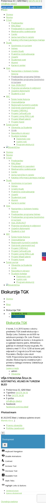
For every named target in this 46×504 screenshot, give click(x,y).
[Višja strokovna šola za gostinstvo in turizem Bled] (4, 9)
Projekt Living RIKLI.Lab (22, 116)
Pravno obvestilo (14, 425)
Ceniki (14, 34)
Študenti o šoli (18, 93)
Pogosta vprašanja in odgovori (26, 88)
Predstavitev (17, 23)
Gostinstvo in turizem (21, 45)
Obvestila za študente (21, 127)
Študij (9, 42)
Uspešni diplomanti (20, 90)
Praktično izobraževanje (22, 54)
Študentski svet (18, 59)
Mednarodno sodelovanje (23, 31)
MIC (8, 96)
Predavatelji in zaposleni (22, 28)
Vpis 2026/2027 (18, 85)
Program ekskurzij (25, 144)
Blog (8, 304)
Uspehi (14, 56)
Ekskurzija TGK (16, 323)
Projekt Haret (17, 121)
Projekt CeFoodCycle (21, 113)
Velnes (14, 48)
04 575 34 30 (18, 395)
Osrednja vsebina (9, 501)
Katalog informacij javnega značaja (28, 40)
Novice (9, 17)
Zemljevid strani (12, 490)
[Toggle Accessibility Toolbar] (3, 433)
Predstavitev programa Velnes (25, 76)
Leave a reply (12, 368)
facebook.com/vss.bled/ (17, 406)
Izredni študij (36, 7)
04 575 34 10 (22, 392)
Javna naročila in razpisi (22, 37)
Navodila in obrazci (20, 133)
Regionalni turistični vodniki (24, 104)
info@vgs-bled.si (9, 3)
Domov (9, 14)
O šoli (9, 20)
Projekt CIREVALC (19, 110)
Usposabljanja (18, 102)
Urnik (14, 130)
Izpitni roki (21, 141)
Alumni (14, 62)
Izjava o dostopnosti (14, 493)
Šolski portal (7, 7)
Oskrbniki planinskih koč (23, 107)
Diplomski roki (23, 138)
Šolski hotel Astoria (20, 99)
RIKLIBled (15, 25)
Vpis (8, 68)
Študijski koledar (19, 136)
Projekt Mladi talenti (21, 119)
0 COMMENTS (18, 316)
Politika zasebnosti (15, 428)
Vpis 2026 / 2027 (21, 7)
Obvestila (15, 374)
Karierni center (18, 65)
